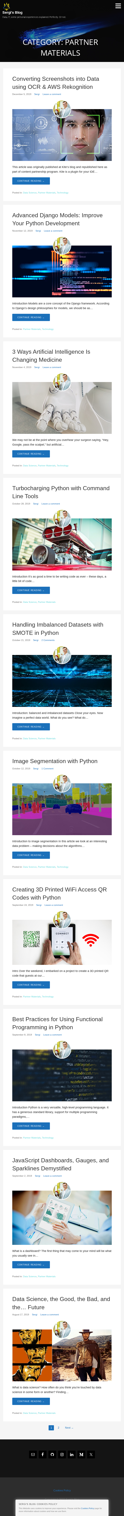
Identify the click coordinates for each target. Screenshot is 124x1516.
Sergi (37, 94)
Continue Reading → (31, 181)
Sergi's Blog (12, 12)
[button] (119, 6)
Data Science (30, 192)
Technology (62, 192)
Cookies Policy (62, 1490)
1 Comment (47, 768)
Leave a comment (52, 94)
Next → (69, 1427)
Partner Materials (47, 192)
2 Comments (48, 640)
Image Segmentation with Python (55, 761)
